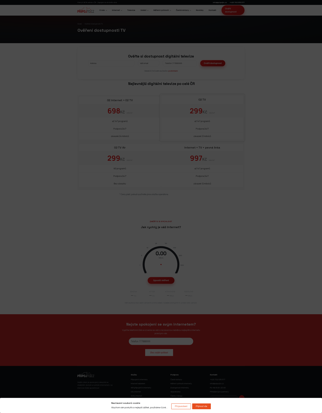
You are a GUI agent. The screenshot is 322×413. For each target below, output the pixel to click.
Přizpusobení (181, 406)
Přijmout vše (201, 406)
